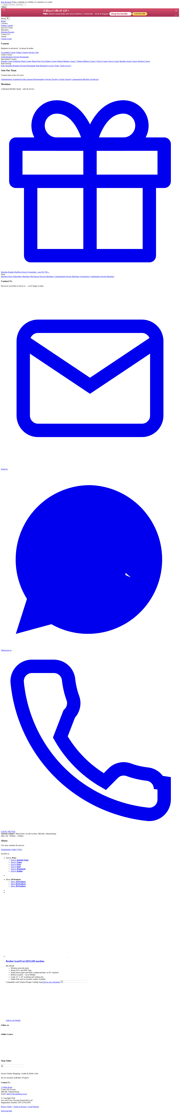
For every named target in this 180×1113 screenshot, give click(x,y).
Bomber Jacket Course (128, 61)
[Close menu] (8, 18)
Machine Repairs (7, 32)
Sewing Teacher (51, 79)
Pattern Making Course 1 (67, 61)
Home (3, 21)
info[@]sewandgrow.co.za (16, 1094)
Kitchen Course (144, 61)
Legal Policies (33, 1107)
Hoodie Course (7, 61)
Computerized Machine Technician (84, 79)
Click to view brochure (51, 982)
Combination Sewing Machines (102, 276)
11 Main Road (6, 1087)
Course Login (6, 39)
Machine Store (6, 276)
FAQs (19, 849)
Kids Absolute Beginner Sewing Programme (18, 66)
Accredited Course (8, 52)
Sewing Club (33, 52)
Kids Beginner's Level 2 (45, 66)
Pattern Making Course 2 (86, 61)
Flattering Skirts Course (22, 61)
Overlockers (84, 276)
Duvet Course (102, 61)
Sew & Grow (6, 2)
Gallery (14, 849)
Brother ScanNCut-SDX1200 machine (25, 961)
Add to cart (10, 1020)
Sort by (20, 860)
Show (18, 882)
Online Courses (7, 25)
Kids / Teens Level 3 (63, 66)
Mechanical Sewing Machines (42, 276)
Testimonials (6, 849)
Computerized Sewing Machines (66, 276)
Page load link (6, 1111)
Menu (4, 7)
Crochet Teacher (64, 79)
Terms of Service (20, 1107)
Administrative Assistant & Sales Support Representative (23, 79)
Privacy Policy (6, 1107)
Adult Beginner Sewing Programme (15, 57)
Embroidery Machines (21, 276)
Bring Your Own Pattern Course (44, 61)
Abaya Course (113, 61)
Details (17, 1020)
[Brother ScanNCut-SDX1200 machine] (92, 926)
